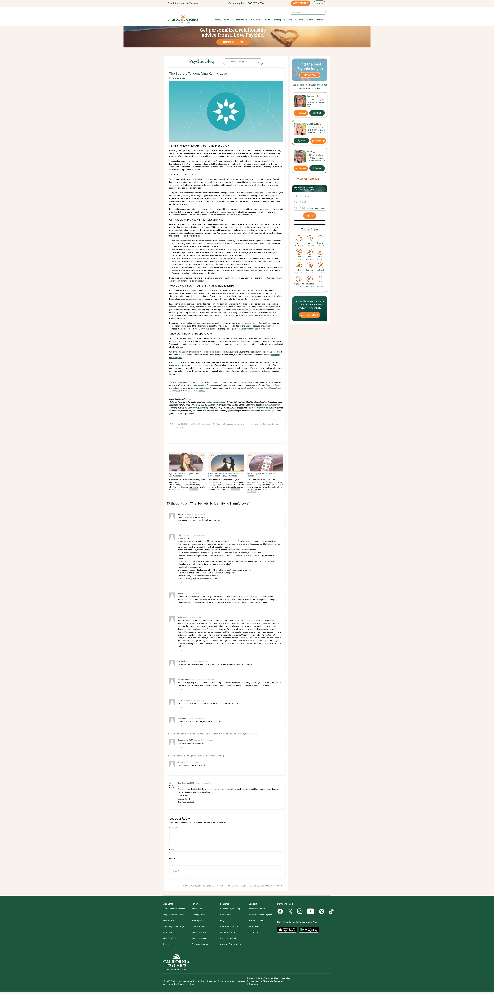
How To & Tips (169, 938)
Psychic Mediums (199, 938)
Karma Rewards (306, 20)
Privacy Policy (254, 978)
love (269, 424)
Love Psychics (198, 926)
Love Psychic (226, 371)
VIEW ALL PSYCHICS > (309, 179)
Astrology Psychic (274, 278)
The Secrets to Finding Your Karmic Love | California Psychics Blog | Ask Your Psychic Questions (217, 734)
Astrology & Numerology (230, 944)
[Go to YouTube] (310, 911)
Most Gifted (168, 932)
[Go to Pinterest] (321, 911)
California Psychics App (230, 909)
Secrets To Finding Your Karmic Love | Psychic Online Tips (200, 756)
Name (172, 849)
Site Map (285, 978)
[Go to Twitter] (290, 911)
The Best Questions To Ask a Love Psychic (262, 475)
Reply (180, 524)
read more (193, 489)
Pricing (267, 20)
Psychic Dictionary (256, 920)
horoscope (228, 424)
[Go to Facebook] (280, 911)
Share (178, 427)
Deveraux (312, 124)
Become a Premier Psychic (260, 914)
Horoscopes (278, 20)
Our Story (217, 20)
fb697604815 (183, 718)
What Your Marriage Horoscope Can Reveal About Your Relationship (225, 475)
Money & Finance (227, 932)
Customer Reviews (200, 944)
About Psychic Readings (173, 926)
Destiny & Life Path (228, 938)
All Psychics (197, 909)
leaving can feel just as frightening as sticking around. (249, 329)
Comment (173, 828)
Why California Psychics (173, 914)
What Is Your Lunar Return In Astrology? (203, 886)
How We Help (169, 920)
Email (172, 859)
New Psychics (198, 920)
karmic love (244, 424)
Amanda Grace (178, 78)
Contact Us (320, 20)
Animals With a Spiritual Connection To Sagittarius (254, 886)
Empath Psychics (199, 932)
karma (236, 424)
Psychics (227, 20)
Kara (309, 151)
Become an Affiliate (257, 909)
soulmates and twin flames (254, 193)
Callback (302, 113)
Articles (291, 20)
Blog (222, 920)
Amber (310, 96)
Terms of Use (271, 978)
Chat (317, 113)
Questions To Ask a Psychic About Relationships (184, 475)
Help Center (254, 926)
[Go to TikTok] (330, 911)
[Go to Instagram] (299, 911)
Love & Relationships (201, 424)
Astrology (219, 424)
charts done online (242, 227)
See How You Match (309, 315)
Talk (301, 140)
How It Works (255, 20)
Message (320, 141)
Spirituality (276, 424)
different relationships (200, 150)
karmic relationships (258, 424)
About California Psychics (174, 909)
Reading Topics (198, 914)
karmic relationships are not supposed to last (210, 352)
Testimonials (241, 20)
